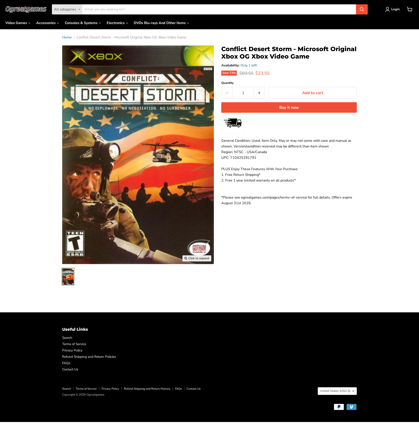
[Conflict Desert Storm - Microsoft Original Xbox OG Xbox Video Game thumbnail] (68, 276)
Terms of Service (74, 344)
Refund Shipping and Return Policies (89, 356)
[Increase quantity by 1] (259, 93)
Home (67, 37)
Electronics (116, 23)
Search (67, 337)
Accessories (46, 23)
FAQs (66, 363)
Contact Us (70, 369)
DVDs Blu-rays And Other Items (160, 23)
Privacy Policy (72, 350)
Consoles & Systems (81, 23)
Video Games (16, 23)
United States (335, 391)
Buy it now (289, 107)
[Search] (362, 9)
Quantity (227, 83)
